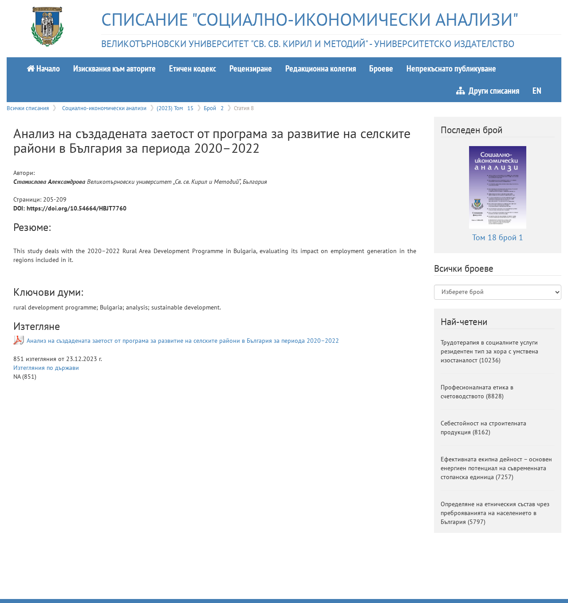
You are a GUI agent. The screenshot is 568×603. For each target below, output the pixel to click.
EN (536, 90)
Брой (214, 107)
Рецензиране (250, 68)
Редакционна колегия (320, 68)
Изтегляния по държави (46, 368)
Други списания (492, 90)
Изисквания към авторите (114, 68)
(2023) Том (175, 107)
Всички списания (28, 107)
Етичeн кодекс (192, 68)
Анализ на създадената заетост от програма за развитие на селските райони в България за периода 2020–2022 (183, 341)
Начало (47, 68)
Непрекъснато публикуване (451, 68)
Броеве (381, 68)
